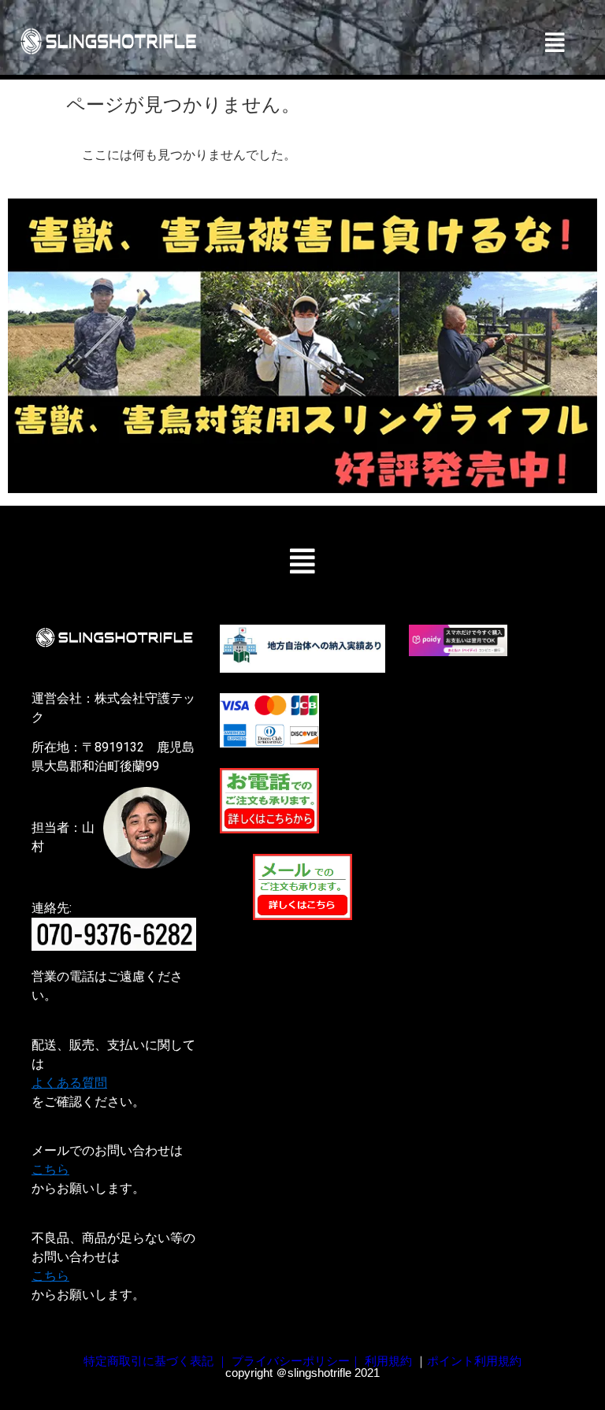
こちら (50, 1169)
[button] (555, 42)
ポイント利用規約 (474, 1360)
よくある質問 (69, 1082)
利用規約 (388, 1360)
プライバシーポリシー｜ (297, 1360)
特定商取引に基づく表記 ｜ (156, 1360)
